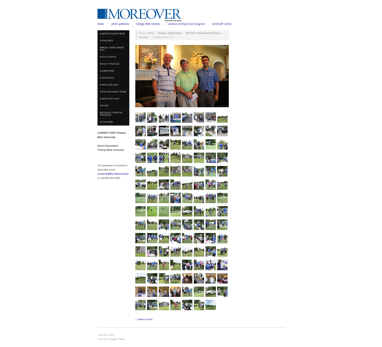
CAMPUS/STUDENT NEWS (112, 33)
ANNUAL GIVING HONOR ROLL (112, 48)
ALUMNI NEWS (107, 70)
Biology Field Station (148, 23)
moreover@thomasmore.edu (113, 173)
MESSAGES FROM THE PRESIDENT (111, 113)
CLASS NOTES (107, 77)
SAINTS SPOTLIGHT (109, 98)
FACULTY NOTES (108, 57)
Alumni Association (107, 145)
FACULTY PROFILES (109, 63)
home (100, 23)
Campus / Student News (169, 32)
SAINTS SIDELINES (109, 84)
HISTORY (104, 105)
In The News (106, 122)
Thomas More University (110, 149)
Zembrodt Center (222, 23)
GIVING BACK (106, 40)
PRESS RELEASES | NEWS (113, 91)
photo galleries (120, 23)
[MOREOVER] (139, 14)
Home (151, 32)
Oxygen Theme (117, 338)
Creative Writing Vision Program (186, 23)
